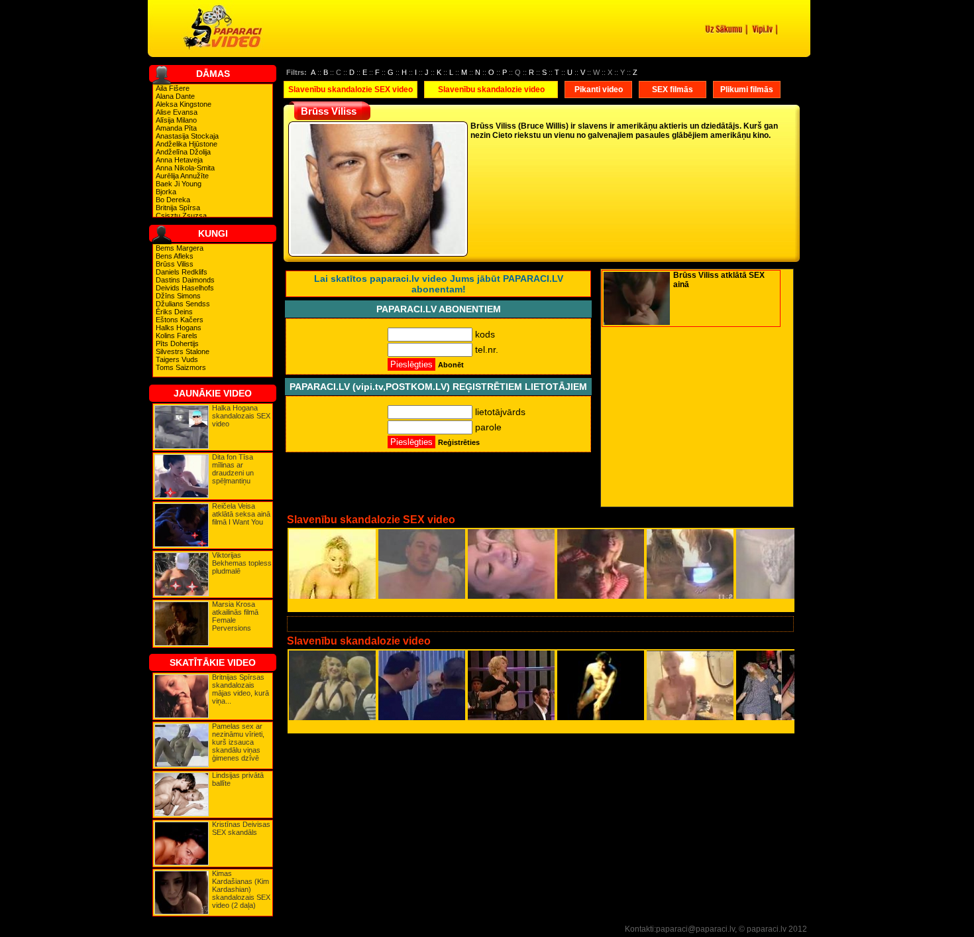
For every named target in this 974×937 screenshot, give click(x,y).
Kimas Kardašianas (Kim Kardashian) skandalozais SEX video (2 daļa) (241, 889)
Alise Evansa (176, 112)
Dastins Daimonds (185, 280)
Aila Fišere (172, 88)
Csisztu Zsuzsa (181, 215)
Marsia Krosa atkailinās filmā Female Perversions (235, 616)
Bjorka (166, 192)
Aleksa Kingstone (183, 104)
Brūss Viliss (174, 264)
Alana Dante (175, 96)
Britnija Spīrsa (178, 208)
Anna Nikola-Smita (185, 168)
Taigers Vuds (177, 359)
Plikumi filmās (746, 89)
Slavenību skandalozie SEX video (350, 89)
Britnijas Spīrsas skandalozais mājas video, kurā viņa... (240, 689)
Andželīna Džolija (183, 152)
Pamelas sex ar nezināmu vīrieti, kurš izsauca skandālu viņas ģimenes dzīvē (238, 742)
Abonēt (451, 365)
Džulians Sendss (183, 304)
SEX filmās (672, 89)
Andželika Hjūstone (186, 144)
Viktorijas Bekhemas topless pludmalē (242, 563)
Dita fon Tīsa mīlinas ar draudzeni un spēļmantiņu (233, 469)
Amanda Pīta (176, 128)
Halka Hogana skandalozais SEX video (241, 416)
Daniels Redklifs (181, 272)
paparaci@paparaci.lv (695, 929)
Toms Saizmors (181, 367)
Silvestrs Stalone (182, 351)
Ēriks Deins (174, 312)
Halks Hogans (178, 328)
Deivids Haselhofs (185, 288)
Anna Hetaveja (179, 160)
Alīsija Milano (176, 120)
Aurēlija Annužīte (182, 176)
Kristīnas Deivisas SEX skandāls (241, 828)
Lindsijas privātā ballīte (238, 779)
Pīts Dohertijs (177, 343)
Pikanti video (598, 89)
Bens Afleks (174, 256)
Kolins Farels (176, 336)
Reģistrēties (459, 442)
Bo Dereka (173, 200)
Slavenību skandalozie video (491, 89)
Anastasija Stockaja (187, 136)
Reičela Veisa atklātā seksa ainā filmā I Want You (241, 514)
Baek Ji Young (178, 184)
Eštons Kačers (179, 320)
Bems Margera (179, 248)
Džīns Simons (178, 296)
